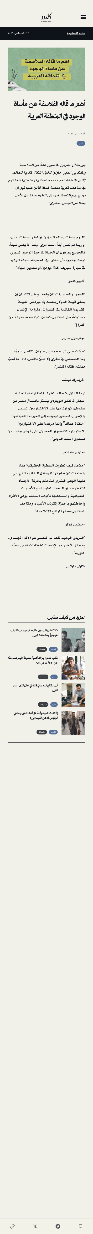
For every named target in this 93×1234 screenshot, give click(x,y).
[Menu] (83, 17)
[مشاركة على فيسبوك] (58, 1226)
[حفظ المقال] (80, 1226)
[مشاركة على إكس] (35, 1226)
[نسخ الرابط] (12, 1226)
